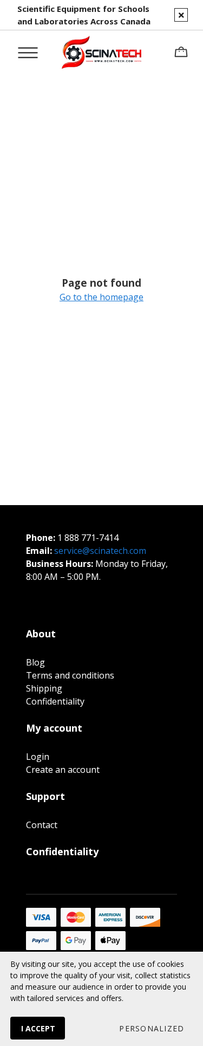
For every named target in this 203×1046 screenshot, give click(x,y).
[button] (151, 1028)
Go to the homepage (101, 297)
